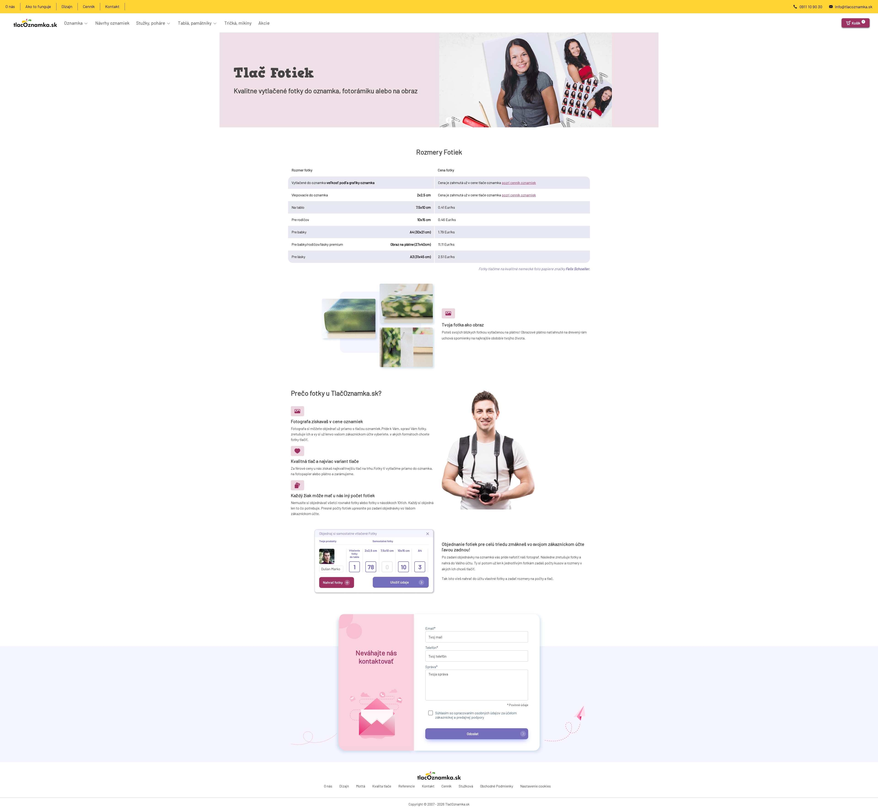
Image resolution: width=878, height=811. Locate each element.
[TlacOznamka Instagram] (452, 124)
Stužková (466, 786)
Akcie (264, 23)
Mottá (360, 786)
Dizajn (67, 6)
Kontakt (112, 6)
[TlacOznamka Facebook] (443, 124)
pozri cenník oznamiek (519, 182)
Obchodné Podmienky (496, 786)
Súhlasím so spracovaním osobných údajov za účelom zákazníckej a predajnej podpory (476, 715)
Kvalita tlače (381, 786)
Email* (430, 628)
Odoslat (473, 733)
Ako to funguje (38, 6)
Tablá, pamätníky (195, 23)
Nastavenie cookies (535, 786)
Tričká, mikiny (238, 23)
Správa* (431, 666)
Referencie (406, 786)
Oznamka (73, 23)
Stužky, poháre (151, 23)
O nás (10, 6)
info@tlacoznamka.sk (853, 6)
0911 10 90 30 (810, 6)
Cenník (89, 6)
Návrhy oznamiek (112, 23)
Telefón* (431, 647)
